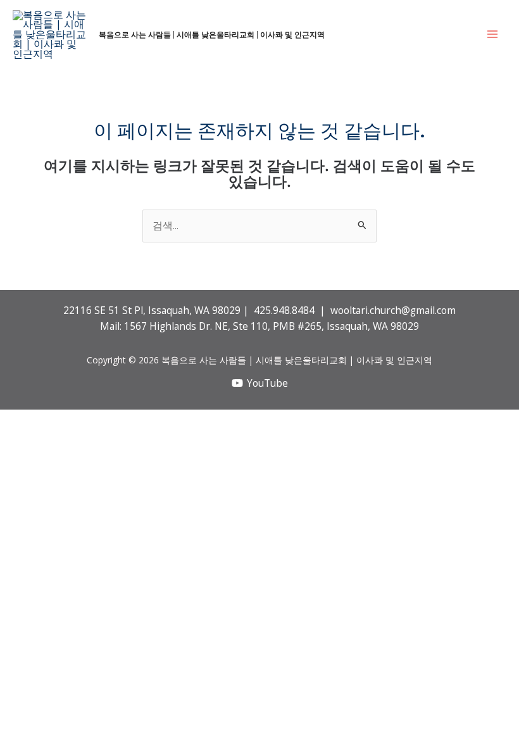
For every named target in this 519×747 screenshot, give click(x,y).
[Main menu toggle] (492, 34)
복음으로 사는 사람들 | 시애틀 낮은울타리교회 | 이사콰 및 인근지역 (212, 34)
